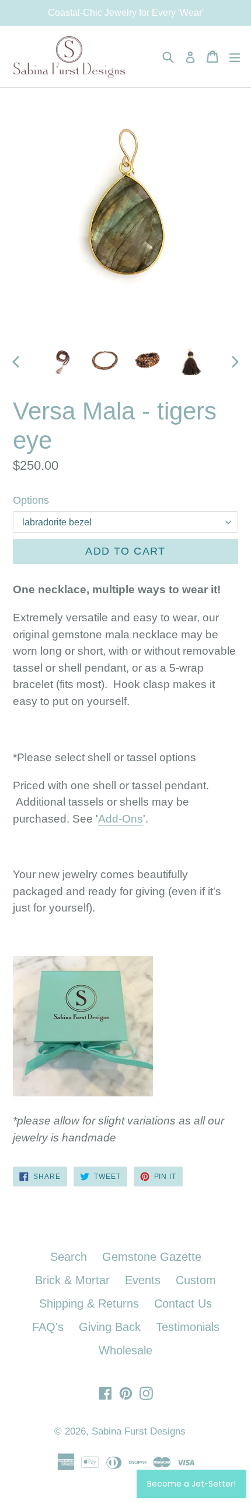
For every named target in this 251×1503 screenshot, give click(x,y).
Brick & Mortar (72, 1280)
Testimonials (187, 1326)
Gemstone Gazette (151, 1256)
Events (143, 1280)
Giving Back (110, 1326)
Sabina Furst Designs (139, 1431)
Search (68, 1256)
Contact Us (183, 1303)
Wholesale (125, 1350)
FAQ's (48, 1326)
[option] (62, 361)
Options (31, 500)
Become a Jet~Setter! (191, 1484)
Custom (196, 1280)
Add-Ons (120, 819)
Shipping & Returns (89, 1303)
